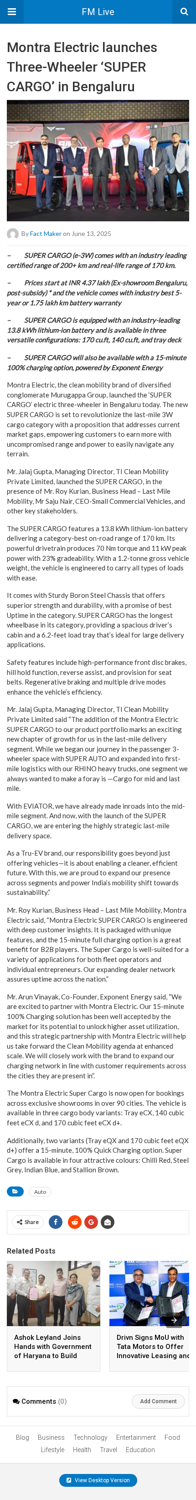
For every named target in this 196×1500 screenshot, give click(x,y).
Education (140, 1449)
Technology (90, 1437)
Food (172, 1437)
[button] (12, 12)
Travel (108, 1449)
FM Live (98, 11)
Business (51, 1437)
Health (82, 1449)
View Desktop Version (101, 1480)
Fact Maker (46, 233)
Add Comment (158, 1401)
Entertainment (136, 1437)
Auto (40, 1191)
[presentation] (174, 1320)
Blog (22, 1437)
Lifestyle (52, 1449)
